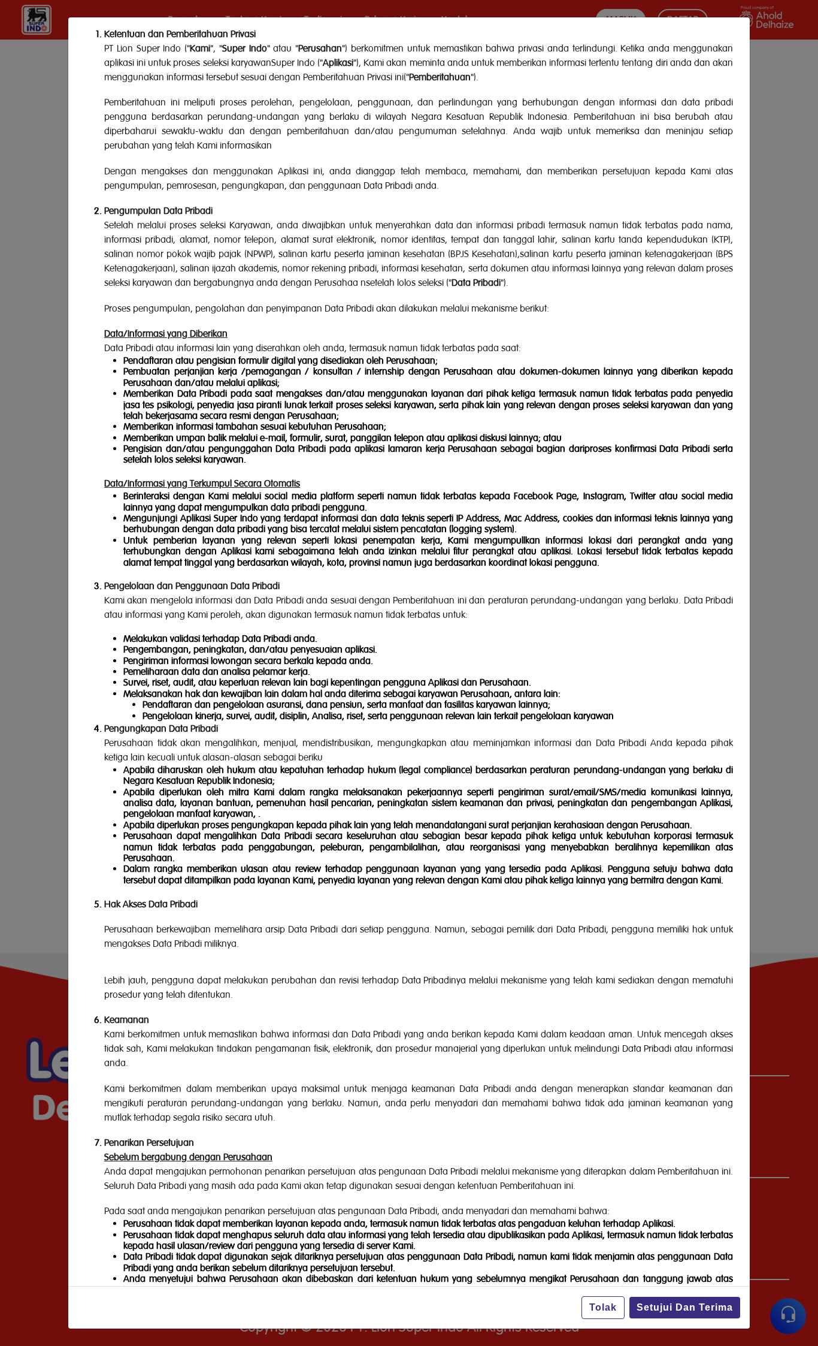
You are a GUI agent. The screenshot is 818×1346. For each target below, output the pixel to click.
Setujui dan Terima (685, 1307)
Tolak (603, 1307)
